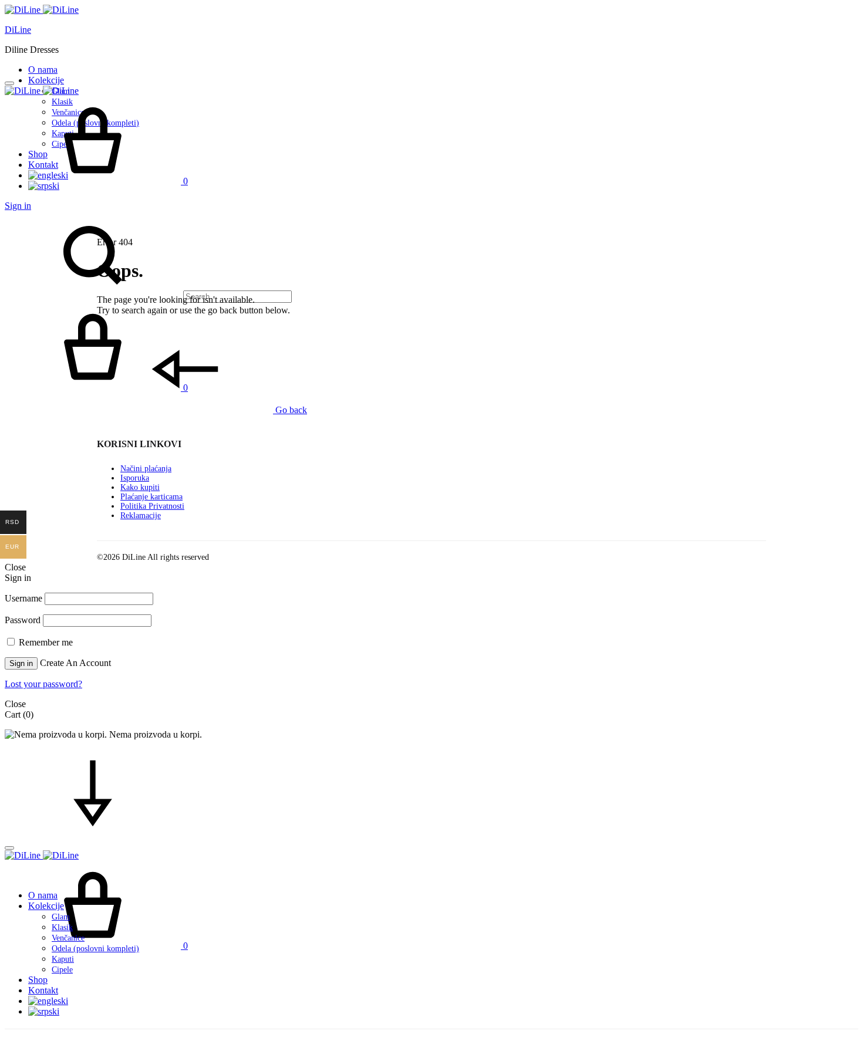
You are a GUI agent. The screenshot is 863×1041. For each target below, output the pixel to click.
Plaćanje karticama (151, 496)
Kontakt (43, 990)
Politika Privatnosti (152, 506)
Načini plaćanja (145, 468)
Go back (290, 410)
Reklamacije (140, 515)
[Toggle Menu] (9, 83)
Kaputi (63, 959)
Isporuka (134, 478)
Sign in (18, 206)
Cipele (62, 969)
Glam (61, 916)
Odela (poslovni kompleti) (95, 948)
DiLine (18, 30)
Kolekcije (46, 80)
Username (23, 598)
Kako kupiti (140, 487)
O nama (43, 70)
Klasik (62, 927)
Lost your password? (43, 684)
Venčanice (68, 938)
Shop (38, 980)
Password (23, 620)
